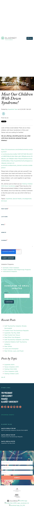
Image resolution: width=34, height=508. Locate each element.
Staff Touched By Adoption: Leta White (16, 339)
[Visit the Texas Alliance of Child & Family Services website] (17, 503)
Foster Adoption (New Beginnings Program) (17, 269)
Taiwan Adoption (11, 367)
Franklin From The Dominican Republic (16, 330)
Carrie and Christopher (11, 348)
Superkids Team (13, 109)
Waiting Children (11, 373)
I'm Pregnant (6, 392)
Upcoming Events (7, 414)
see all (3, 377)
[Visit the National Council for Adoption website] (17, 496)
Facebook (10, 118)
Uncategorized (26, 198)
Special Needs (17, 198)
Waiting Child (10, 369)
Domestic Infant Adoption (11, 267)
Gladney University (9, 401)
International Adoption (10, 271)
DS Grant (4, 201)
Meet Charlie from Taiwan (12, 335)
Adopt (4, 398)
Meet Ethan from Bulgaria (12, 337)
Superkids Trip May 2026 (12, 333)
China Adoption (11, 371)
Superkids (9, 198)
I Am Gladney (6, 395)
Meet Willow (8, 346)
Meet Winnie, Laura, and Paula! (13, 351)
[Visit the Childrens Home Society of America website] (17, 490)
